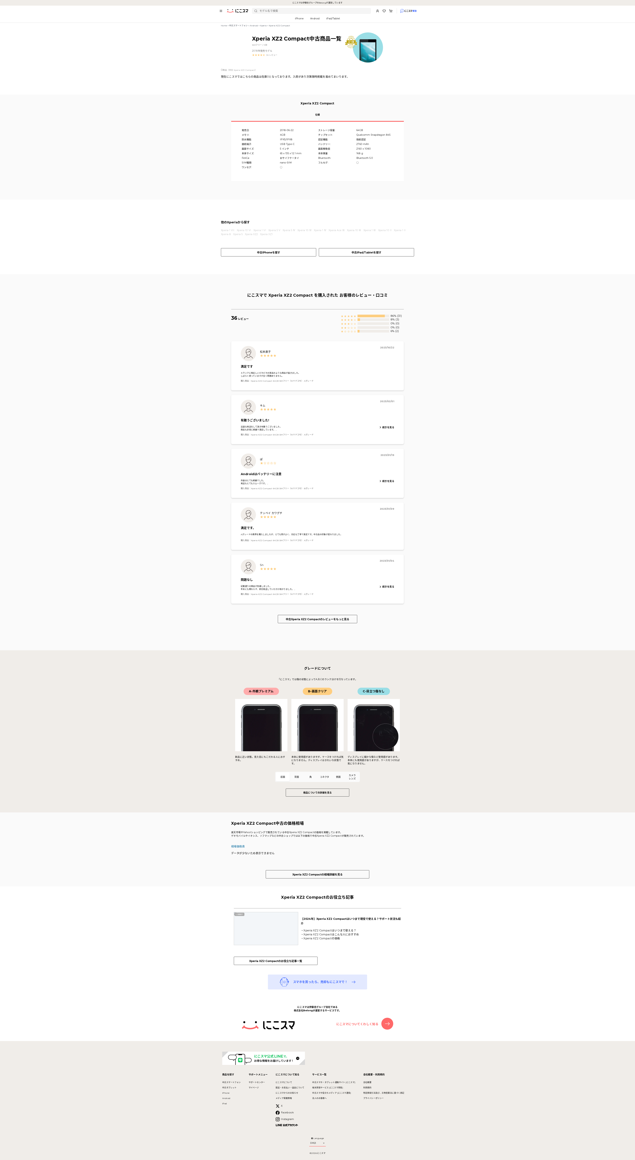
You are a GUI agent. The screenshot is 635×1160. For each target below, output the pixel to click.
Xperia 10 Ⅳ (304, 230)
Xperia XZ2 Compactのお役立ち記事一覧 (275, 961)
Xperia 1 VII (227, 230)
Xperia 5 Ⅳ (289, 230)
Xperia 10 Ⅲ (354, 230)
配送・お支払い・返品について (290, 1087)
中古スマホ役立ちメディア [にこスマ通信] (331, 1093)
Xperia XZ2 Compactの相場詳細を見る (317, 874)
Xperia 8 (226, 234)
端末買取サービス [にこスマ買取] (327, 1087)
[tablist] (317, 777)
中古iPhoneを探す (268, 252)
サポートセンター (257, 1082)
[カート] (390, 11)
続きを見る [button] (388, 427)
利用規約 (367, 1087)
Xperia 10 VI (244, 230)
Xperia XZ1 (266, 234)
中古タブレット (229, 1087)
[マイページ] (377, 11)
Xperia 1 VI (260, 230)
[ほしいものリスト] (384, 11)
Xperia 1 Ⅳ (320, 230)
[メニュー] (221, 11)
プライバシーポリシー (373, 1098)
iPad (224, 1103)
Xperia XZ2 (251, 234)
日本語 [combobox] (313, 1143)
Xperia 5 (238, 234)
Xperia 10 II (385, 230)
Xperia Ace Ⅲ (337, 230)
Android (254, 25)
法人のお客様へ (319, 1098)
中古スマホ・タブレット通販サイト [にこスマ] (333, 1082)
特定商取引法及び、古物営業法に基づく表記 (383, 1093)
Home (224, 25)
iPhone (225, 1093)
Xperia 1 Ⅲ (369, 230)
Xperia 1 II (400, 230)
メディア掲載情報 (284, 1098)
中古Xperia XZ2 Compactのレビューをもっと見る (317, 619)
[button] (264, 55)
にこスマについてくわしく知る (357, 1024)
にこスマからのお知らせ (287, 1093)
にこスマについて (284, 1082)
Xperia (263, 25)
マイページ (254, 1087)
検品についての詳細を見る (317, 792)
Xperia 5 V (274, 230)
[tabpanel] (317, 726)
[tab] (283, 776)
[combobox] (314, 11)
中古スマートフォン (238, 25)
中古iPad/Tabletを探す (366, 252)
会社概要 (367, 1082)
